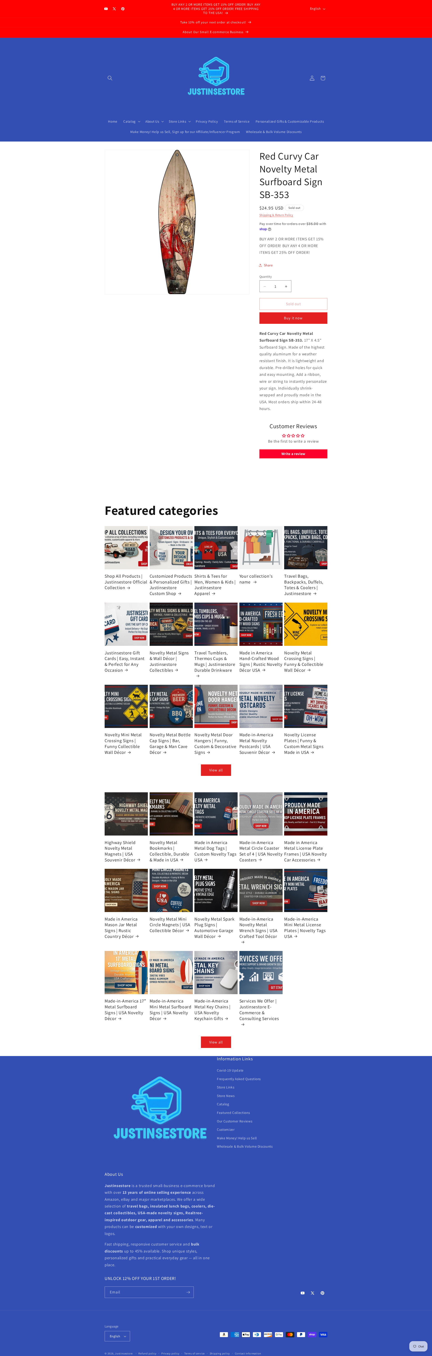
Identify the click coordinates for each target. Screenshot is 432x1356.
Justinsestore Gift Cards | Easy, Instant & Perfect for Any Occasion (125, 661)
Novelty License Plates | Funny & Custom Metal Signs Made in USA (303, 743)
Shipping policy (220, 1353)
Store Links (225, 1087)
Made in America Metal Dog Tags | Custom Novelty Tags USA (215, 851)
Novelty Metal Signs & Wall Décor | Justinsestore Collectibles (169, 661)
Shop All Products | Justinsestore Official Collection (126, 581)
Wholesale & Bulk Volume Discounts (245, 1146)
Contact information (248, 1353)
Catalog (223, 1104)
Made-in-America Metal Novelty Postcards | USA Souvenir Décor (256, 743)
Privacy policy (170, 1353)
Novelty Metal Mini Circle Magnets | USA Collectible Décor (170, 924)
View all (216, 770)
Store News (226, 1095)
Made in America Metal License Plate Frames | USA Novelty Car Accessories (305, 851)
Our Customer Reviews (234, 1121)
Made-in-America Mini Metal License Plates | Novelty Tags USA (305, 927)
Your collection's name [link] (256, 579)
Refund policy (147, 1353)
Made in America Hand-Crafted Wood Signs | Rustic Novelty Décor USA (260, 661)
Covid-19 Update (230, 1070)
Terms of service (194, 1353)
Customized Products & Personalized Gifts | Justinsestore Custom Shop (171, 584)
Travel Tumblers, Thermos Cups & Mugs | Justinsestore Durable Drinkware (214, 661)
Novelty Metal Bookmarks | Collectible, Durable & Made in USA (169, 851)
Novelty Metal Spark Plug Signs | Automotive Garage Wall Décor (214, 927)
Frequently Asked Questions (239, 1079)
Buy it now (293, 318)
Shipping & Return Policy (276, 215)
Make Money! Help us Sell (237, 1138)
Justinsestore (124, 1353)
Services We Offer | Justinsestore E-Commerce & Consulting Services (259, 1009)
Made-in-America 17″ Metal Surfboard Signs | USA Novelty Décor (125, 1009)
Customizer (226, 1129)
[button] (110, 78)
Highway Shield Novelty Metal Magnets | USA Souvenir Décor (120, 851)
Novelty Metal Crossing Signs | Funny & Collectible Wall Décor (303, 661)
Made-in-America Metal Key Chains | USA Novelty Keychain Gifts (212, 1009)
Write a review (293, 454)
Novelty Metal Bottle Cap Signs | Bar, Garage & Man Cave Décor (170, 743)
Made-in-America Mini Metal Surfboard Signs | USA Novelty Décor (170, 1009)
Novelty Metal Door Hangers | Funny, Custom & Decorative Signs (215, 743)
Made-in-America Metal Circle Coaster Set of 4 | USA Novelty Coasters (261, 851)
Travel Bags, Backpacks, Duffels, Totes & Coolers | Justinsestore (303, 584)
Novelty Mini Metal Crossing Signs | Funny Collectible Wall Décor (123, 743)
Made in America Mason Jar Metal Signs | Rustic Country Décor (121, 927)
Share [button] (268, 265)
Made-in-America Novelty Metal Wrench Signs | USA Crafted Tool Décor (258, 927)
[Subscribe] (188, 1292)
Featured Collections (233, 1112)
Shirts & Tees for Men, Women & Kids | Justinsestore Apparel (215, 584)
